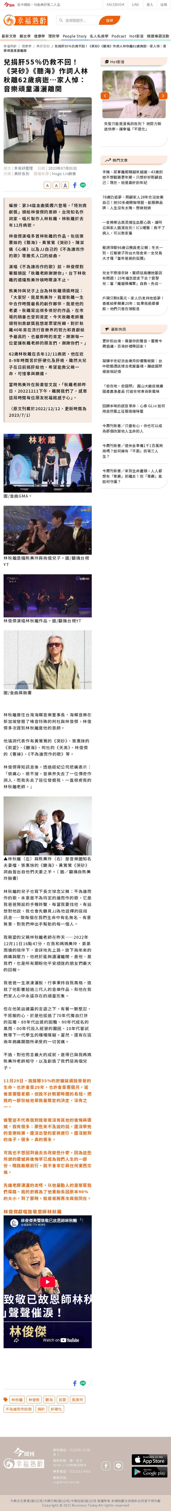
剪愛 (62, 1399)
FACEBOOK (115, 4)
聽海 (49, 1399)
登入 (150, 4)
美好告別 (43, 46)
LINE (135, 4)
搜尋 (109, 20)
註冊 (164, 4)
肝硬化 (56, 1409)
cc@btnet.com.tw (66, 1482)
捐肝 (41, 1409)
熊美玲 (77, 1399)
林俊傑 (34, 1399)
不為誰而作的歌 (19, 1409)
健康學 (27, 46)
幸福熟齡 (10, 46)
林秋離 (16, 1399)
